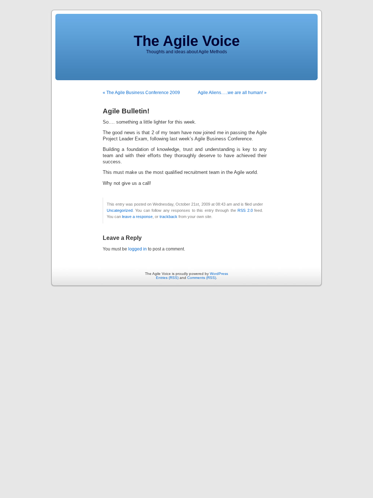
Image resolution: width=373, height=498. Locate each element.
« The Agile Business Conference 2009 (141, 92)
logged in (137, 249)
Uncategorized (120, 210)
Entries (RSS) (167, 278)
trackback (168, 216)
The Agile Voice (187, 41)
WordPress (219, 274)
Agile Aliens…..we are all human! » (232, 92)
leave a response (137, 216)
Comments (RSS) (201, 278)
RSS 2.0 (244, 210)
